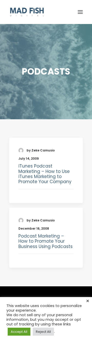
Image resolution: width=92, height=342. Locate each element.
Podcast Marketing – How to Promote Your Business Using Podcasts (45, 241)
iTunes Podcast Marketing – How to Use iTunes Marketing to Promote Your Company (45, 174)
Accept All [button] (19, 331)
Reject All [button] (43, 331)
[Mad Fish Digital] (26, 12)
